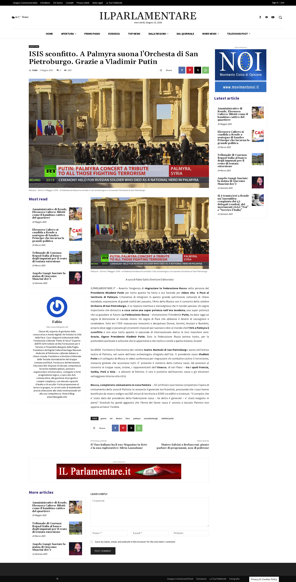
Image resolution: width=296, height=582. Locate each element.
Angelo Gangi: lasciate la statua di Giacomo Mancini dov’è (48, 276)
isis (111, 418)
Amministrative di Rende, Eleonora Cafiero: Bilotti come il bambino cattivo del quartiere (49, 214)
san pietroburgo (151, 418)
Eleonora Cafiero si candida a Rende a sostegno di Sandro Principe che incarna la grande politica (48, 235)
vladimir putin (167, 418)
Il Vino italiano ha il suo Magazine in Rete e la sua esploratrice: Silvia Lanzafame (119, 446)
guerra (103, 418)
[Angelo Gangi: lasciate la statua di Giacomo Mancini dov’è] (75, 277)
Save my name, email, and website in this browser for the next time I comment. (135, 541)
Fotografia (234, 578)
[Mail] (266, 17)
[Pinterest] (189, 70)
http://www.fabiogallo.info (57, 327)
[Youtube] (273, 17)
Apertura (33, 46)
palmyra (136, 418)
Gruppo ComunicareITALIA (180, 578)
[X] (197, 70)
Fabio (34, 70)
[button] (280, 17)
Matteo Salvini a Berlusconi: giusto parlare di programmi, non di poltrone (183, 446)
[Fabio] (57, 307)
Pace (127, 418)
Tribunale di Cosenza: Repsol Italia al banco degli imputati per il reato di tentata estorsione (49, 257)
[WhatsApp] (205, 70)
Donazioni (201, 578)
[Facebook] (260, 17)
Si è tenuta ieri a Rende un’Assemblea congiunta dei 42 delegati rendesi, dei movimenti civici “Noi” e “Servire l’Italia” (233, 203)
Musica (119, 418)
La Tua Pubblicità (218, 578)
